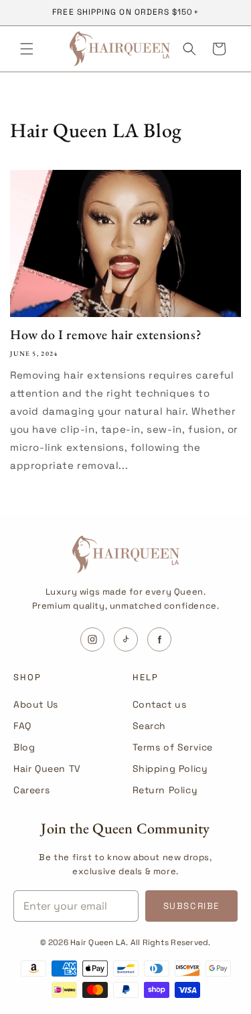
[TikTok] (126, 639)
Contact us (160, 704)
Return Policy (165, 790)
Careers (31, 790)
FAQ (22, 726)
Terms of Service (173, 747)
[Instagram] (92, 639)
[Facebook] (159, 639)
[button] (26, 49)
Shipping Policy (170, 769)
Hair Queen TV (47, 769)
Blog (24, 747)
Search (150, 726)
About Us (35, 704)
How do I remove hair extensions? (105, 334)
